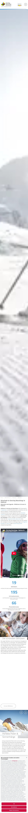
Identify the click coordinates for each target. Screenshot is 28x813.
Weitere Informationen (14, 810)
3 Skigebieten (4, 510)
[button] (26, 757)
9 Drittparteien (14, 760)
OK (14, 803)
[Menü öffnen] (25, 4)
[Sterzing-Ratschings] (8, 4)
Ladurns (8, 523)
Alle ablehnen (14, 807)
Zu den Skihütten (8, 706)
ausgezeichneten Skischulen (14, 519)
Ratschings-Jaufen (18, 523)
